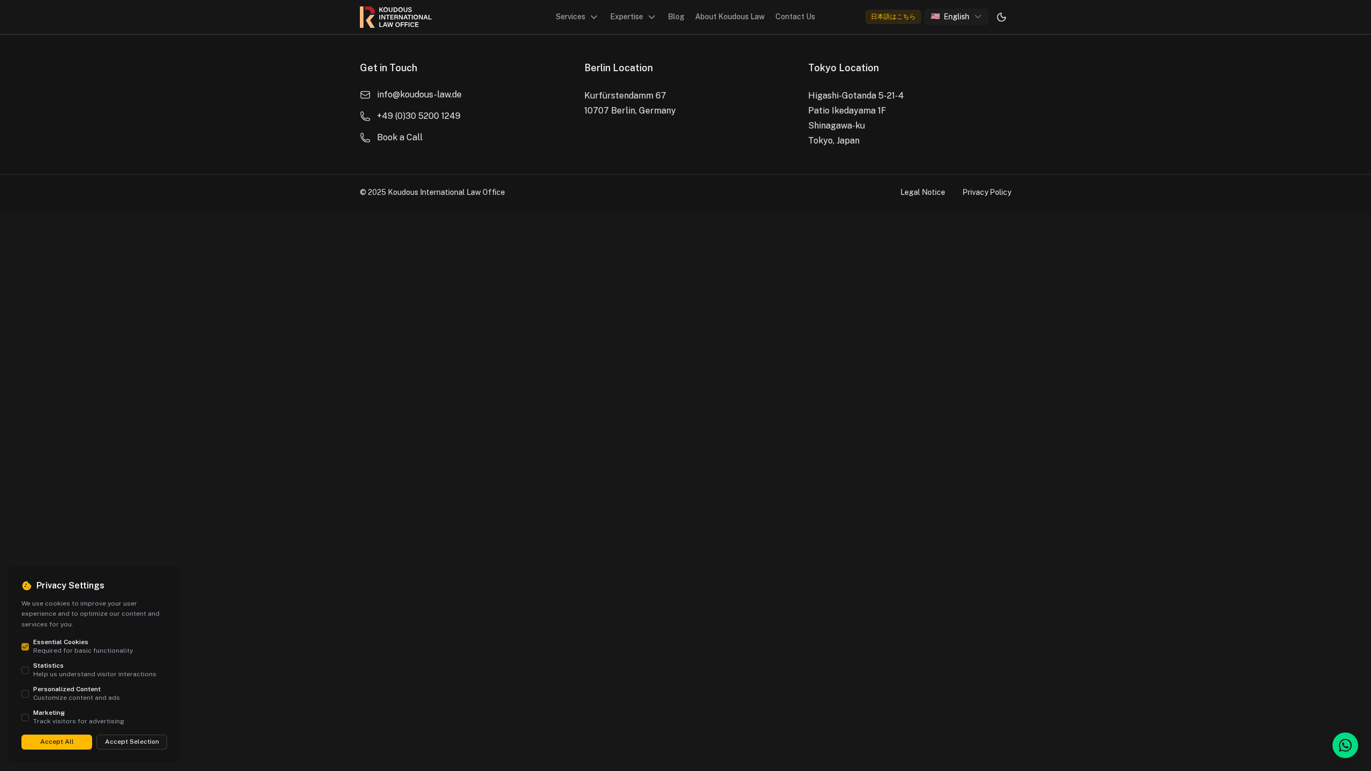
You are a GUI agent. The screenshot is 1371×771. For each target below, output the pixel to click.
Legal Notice (922, 192)
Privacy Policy (986, 192)
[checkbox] (25, 647)
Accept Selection (132, 741)
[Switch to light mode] (1001, 17)
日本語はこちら (893, 16)
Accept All (57, 741)
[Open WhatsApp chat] (1345, 745)
